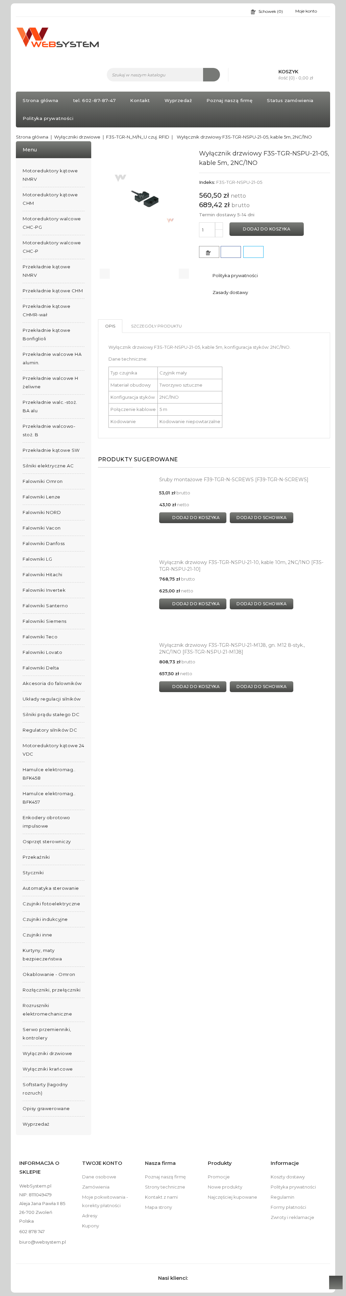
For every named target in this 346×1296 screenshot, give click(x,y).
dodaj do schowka (262, 517)
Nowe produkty (225, 1187)
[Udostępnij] (231, 252)
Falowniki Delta (41, 667)
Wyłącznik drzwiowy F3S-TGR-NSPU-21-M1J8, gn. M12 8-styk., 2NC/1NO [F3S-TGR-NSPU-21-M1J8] (232, 648)
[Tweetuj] (253, 252)
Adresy (89, 1215)
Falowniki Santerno (45, 605)
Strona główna (40, 100)
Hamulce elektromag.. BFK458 (49, 774)
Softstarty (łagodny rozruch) (45, 1089)
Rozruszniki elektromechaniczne (47, 1010)
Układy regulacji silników (52, 699)
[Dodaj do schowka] (209, 252)
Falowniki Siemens (45, 621)
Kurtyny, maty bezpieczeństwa (42, 954)
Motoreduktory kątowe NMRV (50, 175)
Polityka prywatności (48, 118)
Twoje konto (102, 1163)
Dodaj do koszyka (266, 228)
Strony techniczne (165, 1187)
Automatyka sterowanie (51, 888)
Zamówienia (95, 1187)
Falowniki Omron (43, 481)
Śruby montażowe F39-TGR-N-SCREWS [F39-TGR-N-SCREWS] (233, 479)
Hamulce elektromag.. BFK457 (49, 798)
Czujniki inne (37, 934)
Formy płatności (288, 1207)
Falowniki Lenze (41, 496)
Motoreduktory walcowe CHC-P (52, 247)
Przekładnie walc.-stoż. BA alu (50, 406)
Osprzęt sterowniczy (47, 841)
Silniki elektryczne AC (48, 465)
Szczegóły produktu (156, 325)
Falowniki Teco (40, 636)
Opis (110, 325)
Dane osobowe (99, 1176)
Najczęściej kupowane (232, 1197)
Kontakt (140, 100)
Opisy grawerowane (46, 1108)
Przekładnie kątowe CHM (53, 290)
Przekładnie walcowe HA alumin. (52, 358)
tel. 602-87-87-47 (94, 100)
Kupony (90, 1225)
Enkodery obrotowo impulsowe (46, 822)
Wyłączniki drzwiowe (47, 1053)
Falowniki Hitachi (43, 574)
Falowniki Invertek (44, 590)
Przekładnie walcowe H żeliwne (50, 382)
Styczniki (33, 872)
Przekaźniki (36, 857)
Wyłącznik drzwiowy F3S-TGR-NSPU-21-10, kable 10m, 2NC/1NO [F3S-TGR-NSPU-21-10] (241, 565)
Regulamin (282, 1197)
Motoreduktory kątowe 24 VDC (53, 750)
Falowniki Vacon (42, 528)
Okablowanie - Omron (49, 974)
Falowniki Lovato (42, 652)
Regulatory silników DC (50, 730)
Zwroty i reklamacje (292, 1217)
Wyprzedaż (178, 100)
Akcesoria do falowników (52, 683)
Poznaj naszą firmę (229, 100)
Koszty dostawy (288, 1176)
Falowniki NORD (42, 512)
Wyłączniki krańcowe (48, 1069)
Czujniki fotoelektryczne (51, 903)
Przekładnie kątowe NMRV (46, 271)
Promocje (219, 1176)
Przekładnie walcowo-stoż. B (49, 430)
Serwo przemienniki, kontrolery (47, 1034)
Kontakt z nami (161, 1197)
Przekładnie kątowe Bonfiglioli (46, 334)
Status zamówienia (290, 100)
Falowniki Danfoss (44, 543)
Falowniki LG (37, 559)
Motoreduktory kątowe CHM (50, 199)
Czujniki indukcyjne (45, 919)
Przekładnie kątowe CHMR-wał (46, 310)
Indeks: (207, 182)
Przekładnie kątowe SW (51, 450)
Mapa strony (158, 1207)
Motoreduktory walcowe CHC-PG (52, 223)
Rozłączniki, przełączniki (52, 990)
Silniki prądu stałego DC (51, 714)
